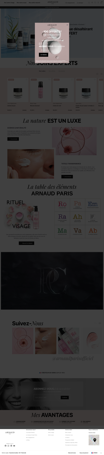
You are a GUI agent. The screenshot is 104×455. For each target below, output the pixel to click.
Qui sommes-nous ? (31, 429)
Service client (68, 429)
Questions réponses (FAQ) (71, 442)
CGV (20, 452)
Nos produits (51, 429)
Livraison (67, 437)
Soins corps (51, 435)
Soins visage (51, 432)
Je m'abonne (43, 54)
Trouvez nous (92, 432)
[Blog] (11, 446)
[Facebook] (5, 446)
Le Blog (28, 440)
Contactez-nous (69, 435)
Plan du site (23, 452)
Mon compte (68, 432)
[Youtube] (14, 446)
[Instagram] (8, 446)
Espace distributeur (93, 429)
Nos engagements (30, 437)
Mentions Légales (5, 452)
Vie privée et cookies (13, 452)
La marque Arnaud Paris (31, 435)
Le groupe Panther (30, 432)
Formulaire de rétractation (71, 445)
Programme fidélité (69, 440)
